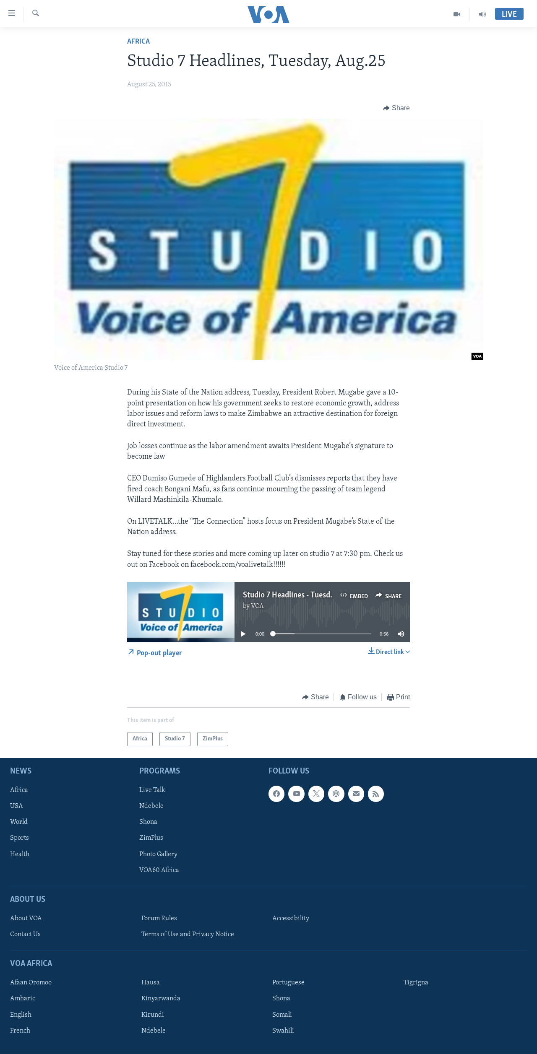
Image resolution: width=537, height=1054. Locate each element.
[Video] (457, 14)
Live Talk (152, 790)
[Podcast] (336, 794)
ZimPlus (151, 838)
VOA (257, 606)
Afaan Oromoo (31, 983)
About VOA (26, 918)
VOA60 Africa (159, 870)
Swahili (283, 1031)
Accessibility (290, 918)
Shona (148, 822)
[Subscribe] (356, 794)
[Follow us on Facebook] (276, 794)
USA (16, 806)
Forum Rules (159, 918)
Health (19, 854)
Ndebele (151, 806)
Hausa (150, 983)
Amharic (22, 999)
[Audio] (482, 14)
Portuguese (288, 983)
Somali (282, 1015)
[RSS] (376, 794)
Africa (138, 42)
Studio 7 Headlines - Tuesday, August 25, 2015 (318, 595)
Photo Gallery (158, 854)
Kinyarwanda (160, 999)
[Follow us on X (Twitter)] (316, 794)
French (20, 1031)
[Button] (396, 108)
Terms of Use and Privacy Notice (187, 934)
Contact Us (25, 934)
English (20, 1015)
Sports (19, 838)
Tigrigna (416, 983)
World (19, 822)
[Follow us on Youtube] (296, 794)
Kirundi (152, 1015)
